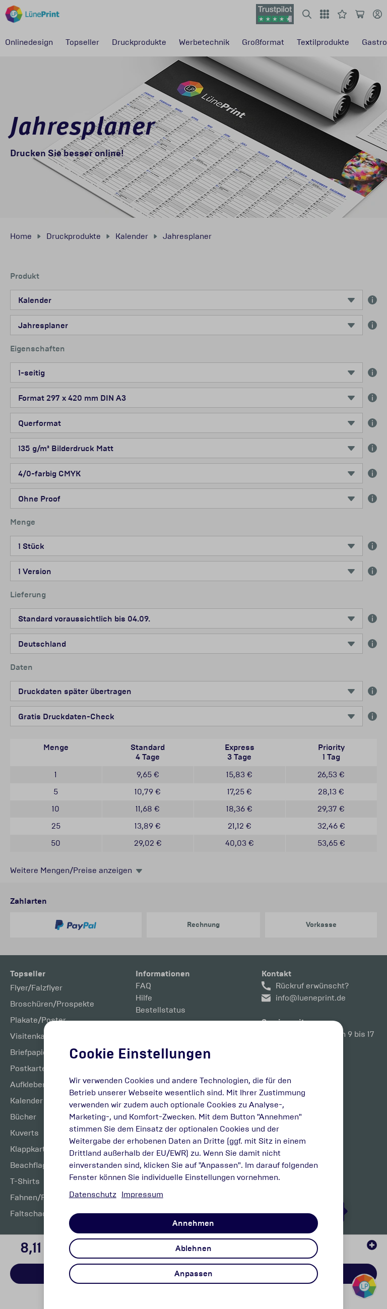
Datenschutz (92, 1194)
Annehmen (193, 1223)
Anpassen (193, 1274)
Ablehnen (193, 1248)
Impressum (142, 1194)
